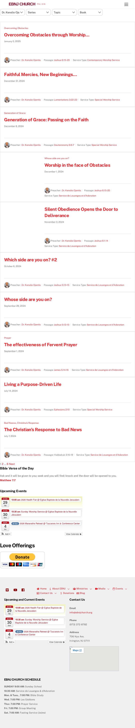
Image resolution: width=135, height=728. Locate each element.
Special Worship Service (107, 99)
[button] (5, 534)
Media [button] (101, 588)
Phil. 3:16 (41, 4)
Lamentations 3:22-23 (65, 99)
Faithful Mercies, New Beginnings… (40, 74)
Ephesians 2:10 (62, 409)
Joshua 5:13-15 (61, 285)
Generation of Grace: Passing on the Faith (46, 119)
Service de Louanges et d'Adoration (77, 195)
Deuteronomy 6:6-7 (64, 145)
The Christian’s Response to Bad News (43, 429)
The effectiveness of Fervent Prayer (40, 344)
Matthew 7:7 (8, 480)
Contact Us (46, 593)
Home (43, 588)
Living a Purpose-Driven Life (32, 384)
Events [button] (119, 588)
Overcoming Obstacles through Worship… (46, 34)
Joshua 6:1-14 (101, 240)
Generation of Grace (15, 113)
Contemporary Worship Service (103, 60)
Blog (82, 593)
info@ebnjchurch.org (80, 612)
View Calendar (73, 534)
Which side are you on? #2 (30, 259)
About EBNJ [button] (59, 588)
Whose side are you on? (56, 158)
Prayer (7, 338)
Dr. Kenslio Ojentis (31, 60)
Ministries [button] (82, 588)
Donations (68, 593)
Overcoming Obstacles (16, 28)
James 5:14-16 (61, 370)
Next (12, 464)
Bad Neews (10, 423)
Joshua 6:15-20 (62, 60)
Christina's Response (28, 423)
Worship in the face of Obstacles (77, 165)
